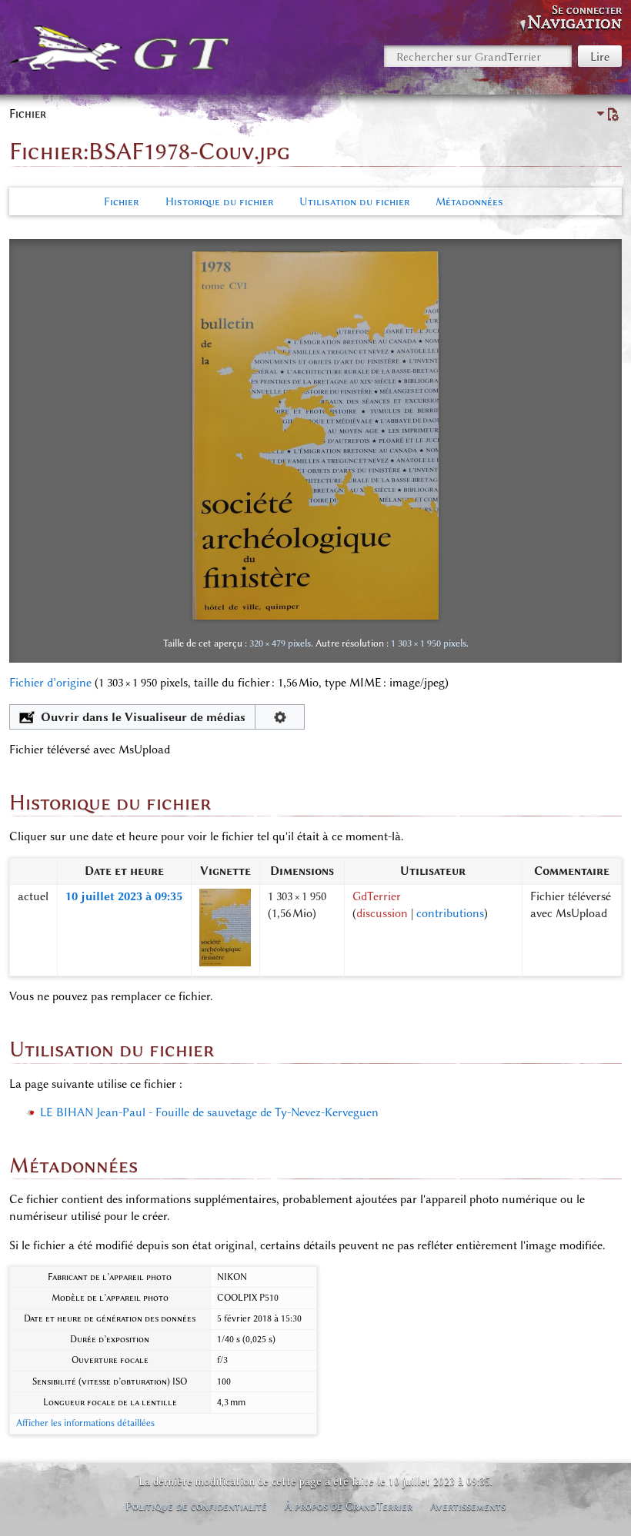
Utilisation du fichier (354, 201)
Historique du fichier (219, 201)
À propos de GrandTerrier (348, 1506)
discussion (382, 913)
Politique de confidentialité (196, 1506)
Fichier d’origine (50, 683)
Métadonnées (469, 201)
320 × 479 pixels (280, 643)
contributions (450, 913)
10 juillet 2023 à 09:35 (123, 896)
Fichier (121, 201)
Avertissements (468, 1506)
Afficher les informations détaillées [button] (85, 1423)
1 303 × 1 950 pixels (428, 643)
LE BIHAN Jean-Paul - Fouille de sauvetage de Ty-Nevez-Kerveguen (209, 1112)
